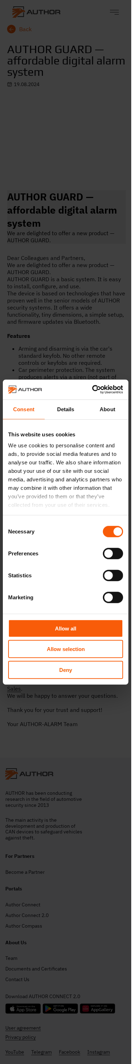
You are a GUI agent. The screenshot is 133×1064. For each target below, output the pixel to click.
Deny (65, 670)
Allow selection (66, 649)
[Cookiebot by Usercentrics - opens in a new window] (93, 389)
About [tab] (107, 409)
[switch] (113, 553)
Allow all (65, 628)
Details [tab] (65, 409)
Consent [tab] (23, 409)
